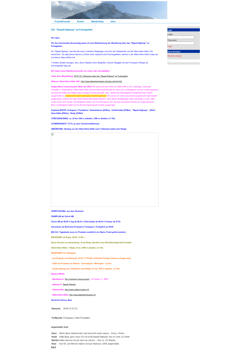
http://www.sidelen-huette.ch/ (77, 290)
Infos (113, 21)
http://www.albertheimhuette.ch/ (82, 295)
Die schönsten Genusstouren (77, 279)
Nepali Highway (69, 284)
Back (53, 347)
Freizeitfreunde (62, 21)
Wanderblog (97, 21)
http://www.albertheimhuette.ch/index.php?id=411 (101, 81)
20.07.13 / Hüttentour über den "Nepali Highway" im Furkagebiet (101, 76)
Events (80, 21)
